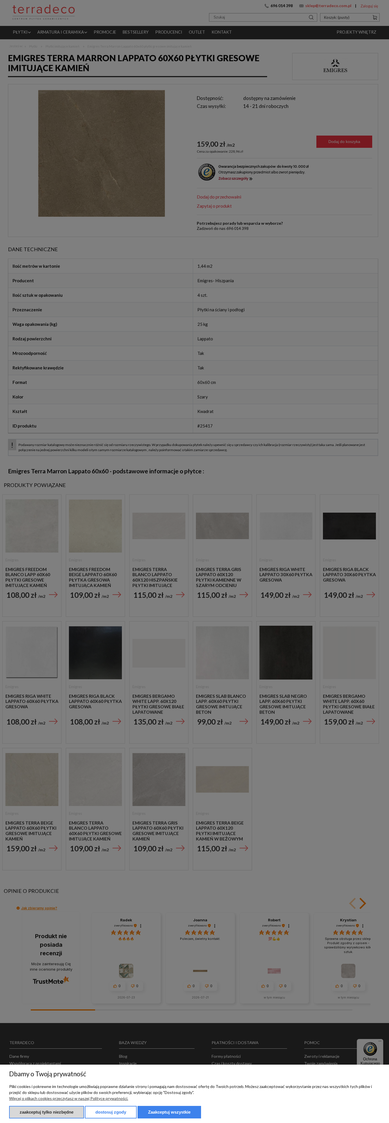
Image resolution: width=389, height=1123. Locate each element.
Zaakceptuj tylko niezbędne (46, 1112)
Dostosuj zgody (110, 1112)
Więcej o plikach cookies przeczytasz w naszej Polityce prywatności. (68, 1098)
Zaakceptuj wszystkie (169, 1112)
